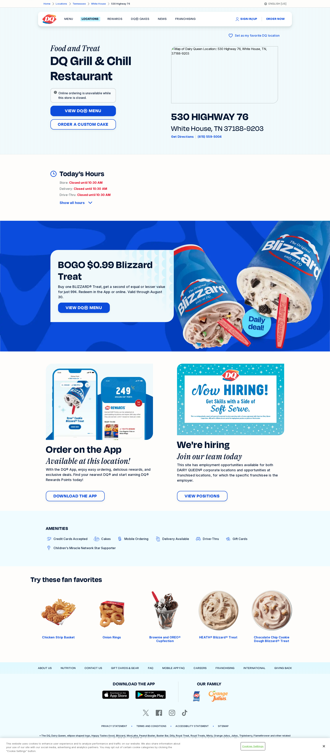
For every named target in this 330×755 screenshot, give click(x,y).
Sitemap (223, 726)
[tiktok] (184, 713)
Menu (68, 19)
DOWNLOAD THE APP (75, 496)
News (162, 19)
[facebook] (159, 713)
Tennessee (79, 3)
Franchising (225, 668)
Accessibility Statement (192, 726)
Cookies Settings (253, 746)
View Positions (202, 496)
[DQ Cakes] (196, 696)
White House (98, 3)
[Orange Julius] (218, 696)
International (254, 668)
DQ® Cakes (140, 19)
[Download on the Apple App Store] (115, 695)
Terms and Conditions (151, 726)
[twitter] (146, 713)
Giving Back (283, 668)
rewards (115, 19)
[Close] (324, 746)
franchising (185, 19)
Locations (61, 3)
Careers (200, 668)
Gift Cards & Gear (125, 668)
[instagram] (172, 713)
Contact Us (93, 668)
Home (47, 3)
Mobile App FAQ (173, 668)
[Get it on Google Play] (150, 695)
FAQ (150, 668)
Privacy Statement (114, 726)
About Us (45, 668)
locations (90, 19)
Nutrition (68, 668)
